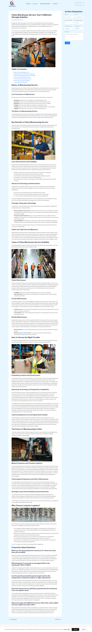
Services (35, 3)
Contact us (14, 544)
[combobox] (66, 22)
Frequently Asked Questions (21, 82)
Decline (83, 629)
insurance (16, 569)
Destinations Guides (45, 3)
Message (67, 31)
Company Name (78, 20)
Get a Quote (79, 3)
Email (76, 14)
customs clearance (23, 332)
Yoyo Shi (15, 20)
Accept (75, 629)
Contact (55, 3)
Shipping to (77, 26)
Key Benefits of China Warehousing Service (24, 74)
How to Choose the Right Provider (22, 77)
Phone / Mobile (68, 20)
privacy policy (67, 629)
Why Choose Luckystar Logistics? (22, 80)
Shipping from (68, 26)
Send (67, 42)
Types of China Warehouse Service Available (24, 75)
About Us (28, 3)
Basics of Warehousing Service (21, 72)
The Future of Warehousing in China (22, 78)
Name (66, 14)
